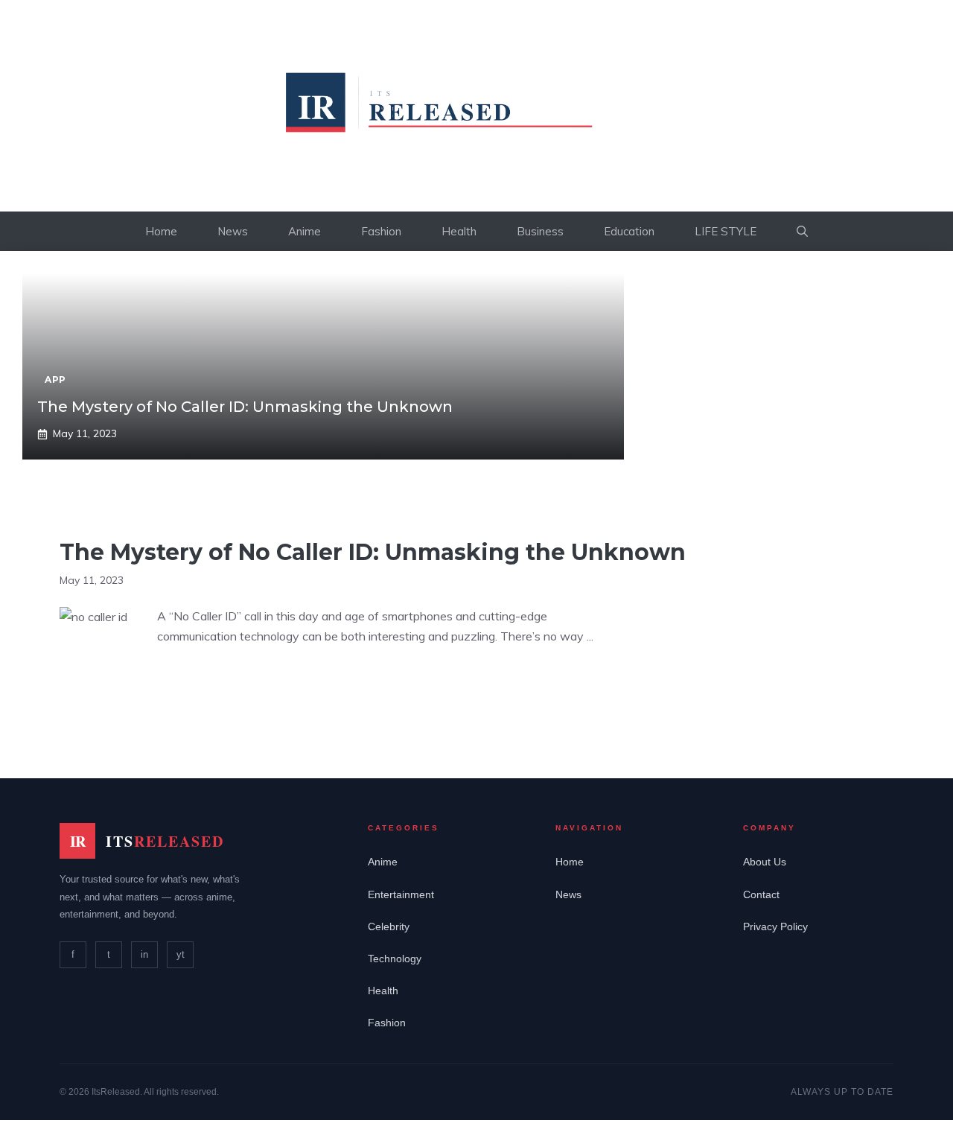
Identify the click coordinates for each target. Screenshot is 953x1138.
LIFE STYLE (725, 231)
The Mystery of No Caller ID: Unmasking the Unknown (245, 407)
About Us (764, 862)
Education (629, 231)
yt (180, 954)
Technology (394, 958)
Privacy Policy (775, 926)
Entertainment (401, 894)
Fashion (381, 231)
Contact (761, 894)
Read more (201, 683)
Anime (304, 231)
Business (540, 231)
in (144, 954)
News (232, 231)
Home (161, 231)
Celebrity (388, 926)
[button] (802, 231)
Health (459, 231)
